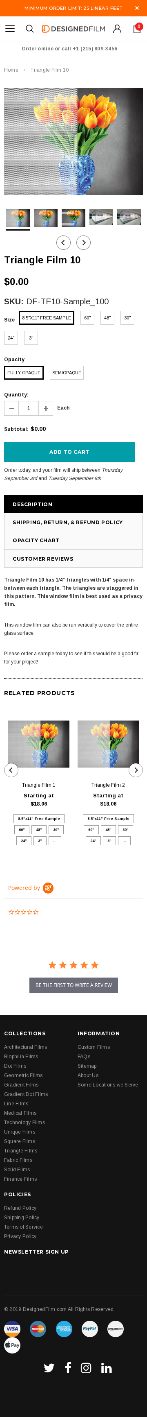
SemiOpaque (66, 372)
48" (107, 317)
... (55, 841)
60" (87, 317)
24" (11, 337)
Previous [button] (63, 242)
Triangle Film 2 (108, 785)
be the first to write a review (74, 985)
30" (127, 317)
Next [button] (83, 242)
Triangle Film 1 (39, 785)
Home (11, 70)
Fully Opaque (23, 372)
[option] (73, 141)
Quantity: (16, 395)
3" (31, 337)
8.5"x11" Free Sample (46, 317)
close (137, 8)
